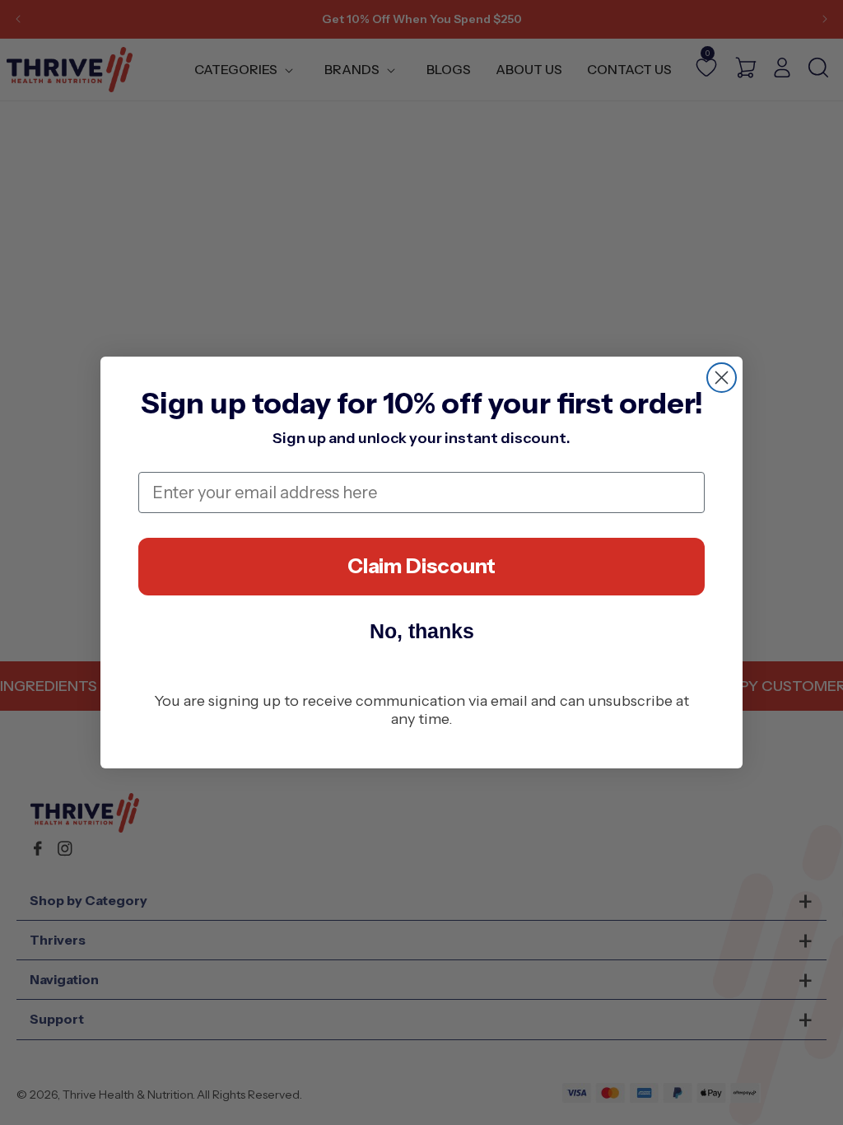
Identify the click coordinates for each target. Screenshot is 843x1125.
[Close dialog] (721, 377)
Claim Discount (421, 565)
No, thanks (422, 630)
